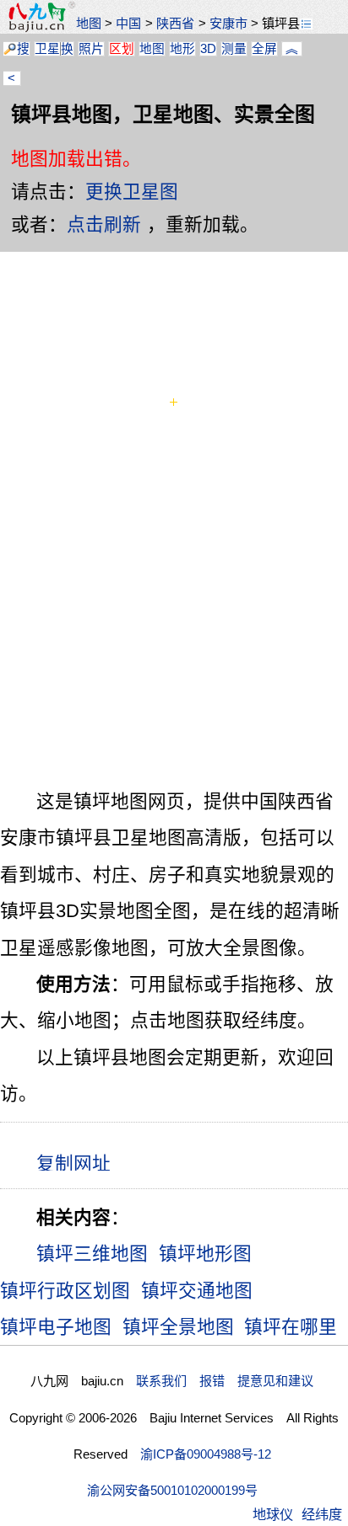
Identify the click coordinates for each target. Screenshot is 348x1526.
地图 (88, 23)
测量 (234, 49)
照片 (91, 49)
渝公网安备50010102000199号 (172, 1490)
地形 (182, 49)
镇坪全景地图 (178, 1326)
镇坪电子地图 (55, 1326)
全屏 (264, 49)
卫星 (47, 49)
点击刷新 (104, 224)
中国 (128, 23)
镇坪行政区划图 (65, 1290)
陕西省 (175, 23)
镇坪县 (281, 23)
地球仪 (273, 1514)
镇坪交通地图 (197, 1290)
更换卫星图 (131, 191)
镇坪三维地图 (92, 1253)
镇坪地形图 (205, 1253)
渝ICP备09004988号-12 (205, 1454)
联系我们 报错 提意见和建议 (224, 1381)
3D (208, 49)
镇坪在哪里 (290, 1326)
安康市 (228, 23)
